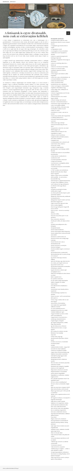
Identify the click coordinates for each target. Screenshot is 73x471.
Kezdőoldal (6, 1)
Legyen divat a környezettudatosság (60, 352)
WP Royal (16, 468)
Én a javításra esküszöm (57, 278)
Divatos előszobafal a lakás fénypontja (60, 231)
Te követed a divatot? (56, 445)
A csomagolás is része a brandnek (59, 51)
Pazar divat (53, 417)
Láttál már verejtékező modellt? (59, 350)
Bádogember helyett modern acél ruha (60, 200)
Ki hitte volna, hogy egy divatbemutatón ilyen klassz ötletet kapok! (59, 338)
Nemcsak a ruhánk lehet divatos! (59, 412)
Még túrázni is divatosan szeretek (59, 369)
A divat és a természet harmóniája (59, 66)
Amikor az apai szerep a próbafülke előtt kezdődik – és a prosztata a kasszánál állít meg (59, 177)
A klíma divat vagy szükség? (57, 122)
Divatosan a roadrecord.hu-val (58, 236)
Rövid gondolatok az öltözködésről (59, 420)
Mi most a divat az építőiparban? (59, 382)
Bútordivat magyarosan (56, 201)
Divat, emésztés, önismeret (58, 219)
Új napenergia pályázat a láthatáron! (60, 452)
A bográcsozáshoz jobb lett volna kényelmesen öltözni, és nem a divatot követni (60, 42)
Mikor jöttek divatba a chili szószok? (59, 389)
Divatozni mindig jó (55, 247)
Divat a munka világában (57, 205)
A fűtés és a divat (55, 110)
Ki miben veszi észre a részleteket (59, 341)
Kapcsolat (13, 1)
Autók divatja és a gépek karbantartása (60, 180)
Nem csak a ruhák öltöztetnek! (58, 406)
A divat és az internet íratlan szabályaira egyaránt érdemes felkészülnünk (58, 70)
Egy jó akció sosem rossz (57, 264)
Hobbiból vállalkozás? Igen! (57, 312)
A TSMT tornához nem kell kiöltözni (59, 170)
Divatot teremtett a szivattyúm (58, 245)
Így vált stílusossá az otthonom (58, 326)
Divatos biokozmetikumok (57, 229)
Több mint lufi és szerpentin (58, 447)
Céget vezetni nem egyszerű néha (59, 203)
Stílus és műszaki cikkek (56, 433)
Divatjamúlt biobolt (55, 228)
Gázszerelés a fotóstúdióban (58, 303)
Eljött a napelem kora (56, 277)
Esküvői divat (54, 284)
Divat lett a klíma (55, 214)
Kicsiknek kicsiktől (55, 343)
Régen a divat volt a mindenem (58, 418)
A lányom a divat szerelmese (58, 135)
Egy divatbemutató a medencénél (59, 252)
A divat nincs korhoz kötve (57, 80)
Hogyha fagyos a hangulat (57, 320)
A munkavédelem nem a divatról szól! (60, 142)
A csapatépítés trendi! (56, 49)
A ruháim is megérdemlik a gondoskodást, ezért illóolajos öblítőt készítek (60, 149)
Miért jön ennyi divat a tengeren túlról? (60, 387)
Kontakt (53, 345)
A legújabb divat (55, 140)
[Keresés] (68, 33)
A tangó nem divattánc (56, 161)
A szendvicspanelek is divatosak (59, 159)
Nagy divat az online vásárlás (58, 401)
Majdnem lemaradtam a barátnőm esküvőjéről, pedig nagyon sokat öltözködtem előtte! (59, 355)
